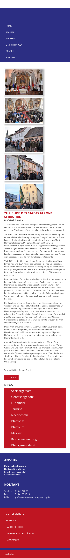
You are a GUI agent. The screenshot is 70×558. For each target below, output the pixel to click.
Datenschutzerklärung (20, 533)
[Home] (35, 11)
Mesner (16, 433)
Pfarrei (10, 32)
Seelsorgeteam (21, 391)
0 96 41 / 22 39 (21, 491)
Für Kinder (18, 403)
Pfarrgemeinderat (23, 445)
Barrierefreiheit (16, 526)
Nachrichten (19, 415)
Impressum (12, 540)
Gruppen (10, 50)
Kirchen (10, 38)
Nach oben (10, 553)
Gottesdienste (15, 513)
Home (9, 25)
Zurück (12, 377)
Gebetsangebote (22, 397)
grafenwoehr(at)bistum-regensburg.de (32, 497)
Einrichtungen (14, 44)
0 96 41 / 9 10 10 (22, 494)
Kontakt (10, 57)
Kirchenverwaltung (24, 439)
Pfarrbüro (17, 427)
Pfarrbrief (17, 421)
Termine (16, 409)
